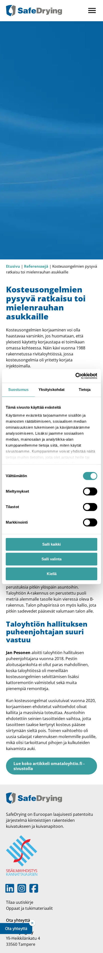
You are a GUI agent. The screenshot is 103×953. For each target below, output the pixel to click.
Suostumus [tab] (18, 389)
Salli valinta (52, 559)
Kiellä (51, 574)
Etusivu (13, 266)
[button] (16, 928)
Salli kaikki (51, 544)
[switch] (90, 491)
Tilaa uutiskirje (19, 902)
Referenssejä (36, 266)
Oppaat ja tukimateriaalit (29, 908)
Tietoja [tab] (85, 389)
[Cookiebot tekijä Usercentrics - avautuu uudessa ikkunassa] (75, 376)
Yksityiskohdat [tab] (51, 389)
